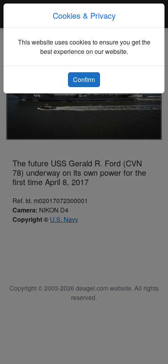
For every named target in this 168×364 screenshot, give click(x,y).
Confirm (84, 79)
